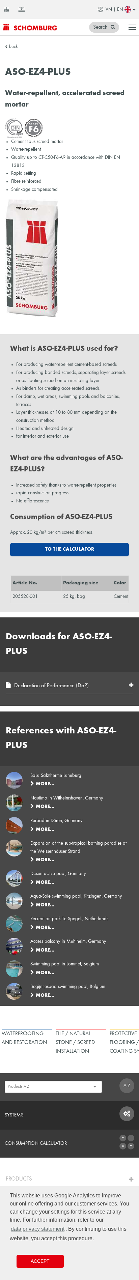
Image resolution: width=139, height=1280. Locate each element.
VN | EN (114, 9)
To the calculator (69, 549)
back (13, 47)
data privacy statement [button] (37, 1229)
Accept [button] (40, 1261)
